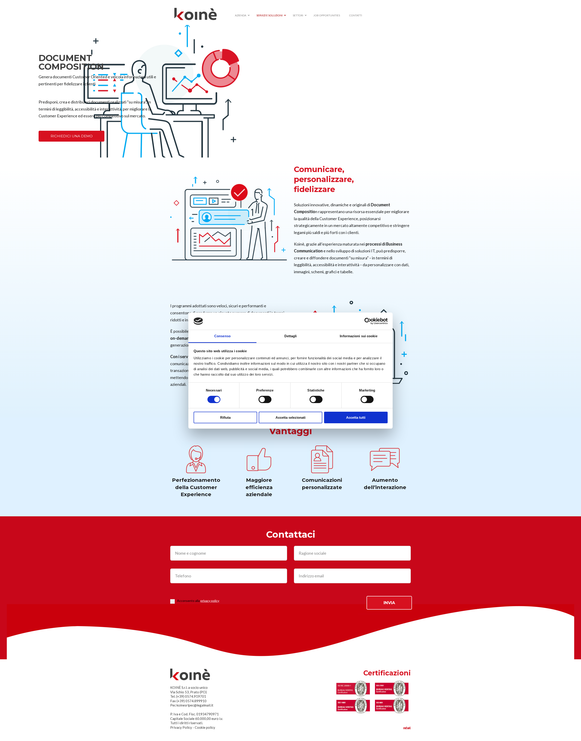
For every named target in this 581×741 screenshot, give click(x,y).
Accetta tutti (355, 417)
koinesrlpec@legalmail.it (195, 705)
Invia (389, 602)
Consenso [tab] (222, 336)
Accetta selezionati (290, 417)
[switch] (264, 399)
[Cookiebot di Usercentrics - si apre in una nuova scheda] (368, 321)
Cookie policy (205, 727)
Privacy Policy (181, 727)
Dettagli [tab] (290, 336)
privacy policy (209, 601)
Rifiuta (225, 417)
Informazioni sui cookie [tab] (358, 336)
